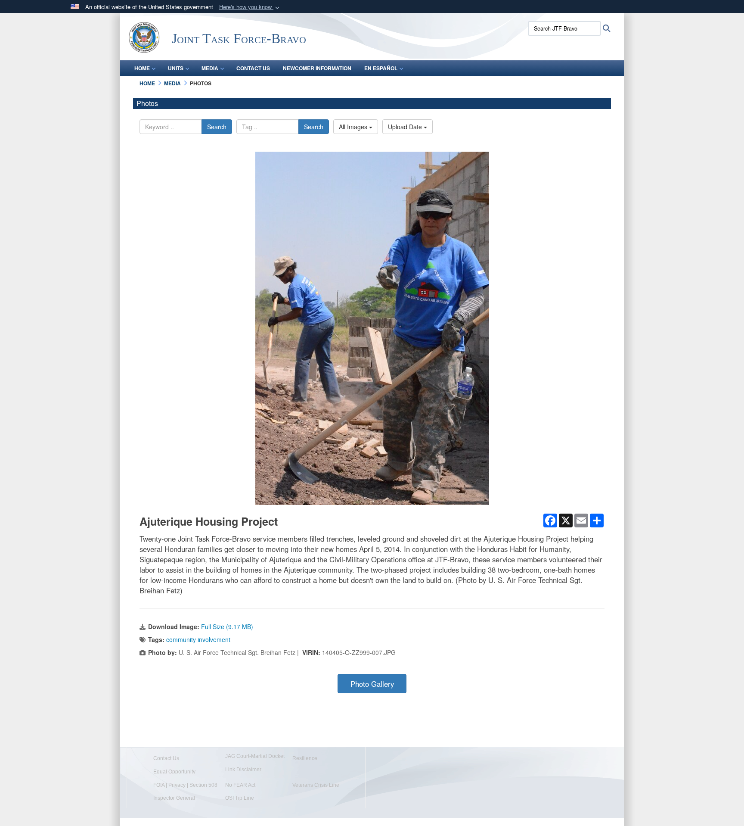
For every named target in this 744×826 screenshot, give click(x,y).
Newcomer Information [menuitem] (317, 68)
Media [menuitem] (210, 68)
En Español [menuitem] (380, 68)
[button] (250, 7)
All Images (354, 126)
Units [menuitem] (175, 68)
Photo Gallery (372, 684)
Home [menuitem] (142, 68)
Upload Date (406, 126)
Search (216, 126)
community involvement (198, 639)
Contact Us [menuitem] (253, 68)
